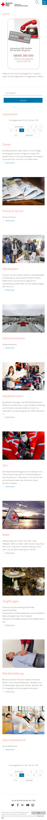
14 (15, 135)
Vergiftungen (10, 601)
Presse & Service (13, 211)
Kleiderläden (10, 269)
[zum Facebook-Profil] (12, 805)
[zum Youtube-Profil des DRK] (27, 805)
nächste (29, 135)
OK (39, 813)
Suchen (23, 100)
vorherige (18, 126)
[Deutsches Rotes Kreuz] (7, 5)
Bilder (6, 535)
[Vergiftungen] (23, 581)
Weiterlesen (10, 163)
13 (40, 130)
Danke (6, 144)
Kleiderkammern (13, 396)
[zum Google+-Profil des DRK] (22, 805)
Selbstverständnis (13, 338)
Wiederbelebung (13, 673)
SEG (5, 465)
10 (21, 130)
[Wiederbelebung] (23, 653)
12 (34, 130)
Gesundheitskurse (14, 740)
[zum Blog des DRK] (32, 805)
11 (28, 130)
